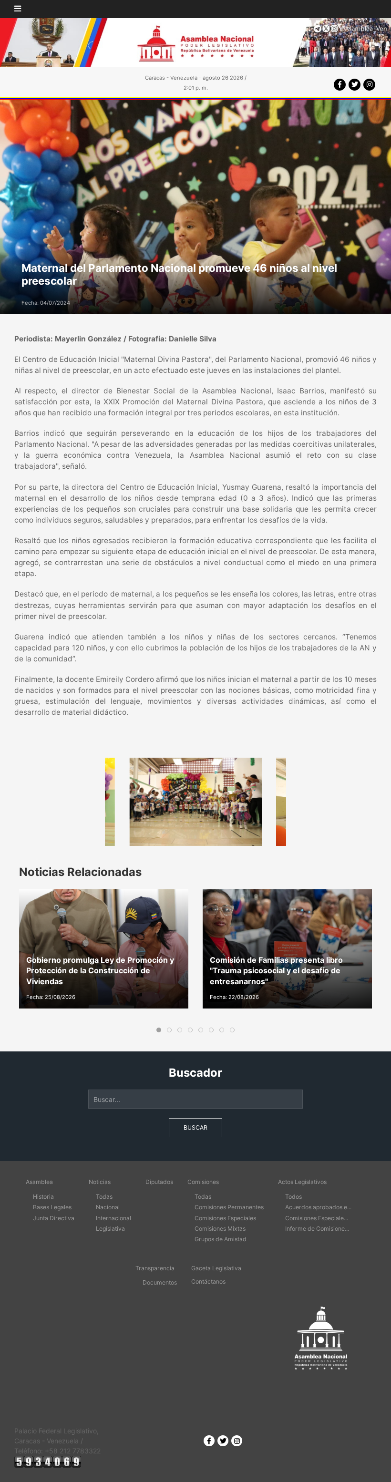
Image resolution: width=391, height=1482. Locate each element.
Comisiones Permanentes (229, 1207)
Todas (104, 1196)
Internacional (113, 1218)
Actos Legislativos (302, 1181)
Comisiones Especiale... (316, 1218)
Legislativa (110, 1228)
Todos (293, 1196)
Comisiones (203, 1181)
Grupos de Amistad (221, 1239)
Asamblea (39, 1181)
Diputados (159, 1181)
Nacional (108, 1207)
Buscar (195, 1127)
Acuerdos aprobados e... (318, 1207)
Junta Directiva (53, 1218)
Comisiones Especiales (225, 1218)
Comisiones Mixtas (220, 1228)
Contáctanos (208, 1281)
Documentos (160, 1282)
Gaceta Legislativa (216, 1268)
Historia (43, 1196)
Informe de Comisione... (317, 1228)
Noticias (100, 1181)
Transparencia (155, 1268)
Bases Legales (52, 1207)
